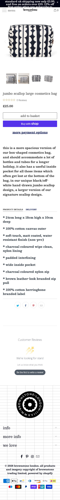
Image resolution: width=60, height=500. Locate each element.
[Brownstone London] (30, 10)
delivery (31, 209)
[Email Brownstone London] (38, 456)
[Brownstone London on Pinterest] (27, 456)
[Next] (54, 42)
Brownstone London (26, 466)
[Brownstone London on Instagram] (32, 456)
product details (13, 209)
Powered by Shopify (40, 473)
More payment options (30, 132)
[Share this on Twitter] (18, 305)
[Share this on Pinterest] (33, 305)
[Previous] (6, 42)
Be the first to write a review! (30, 372)
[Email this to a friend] (41, 305)
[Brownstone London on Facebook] (22, 456)
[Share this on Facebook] (25, 305)
